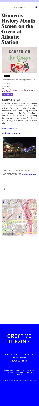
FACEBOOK (11, 354)
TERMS (19, 375)
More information (9, 128)
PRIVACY (30, 372)
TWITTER (28, 354)
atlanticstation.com (29, 174)
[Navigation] (2, 7)
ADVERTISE (8, 370)
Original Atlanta (19, 7)
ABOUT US (20, 370)
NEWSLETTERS (19, 361)
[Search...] (36, 7)
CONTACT (31, 370)
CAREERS (20, 372)
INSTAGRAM (19, 358)
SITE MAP (9, 372)
